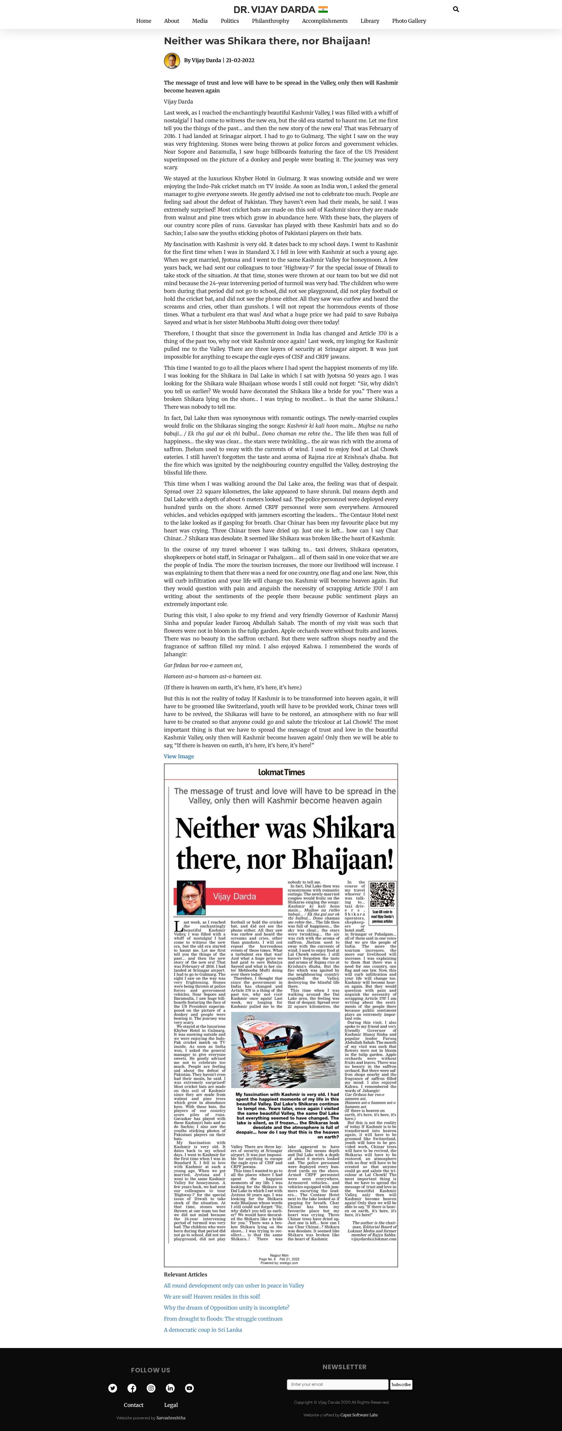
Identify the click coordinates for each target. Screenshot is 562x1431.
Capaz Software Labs (359, 1414)
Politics (230, 21)
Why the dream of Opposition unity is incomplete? (226, 1307)
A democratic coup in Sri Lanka (203, 1330)
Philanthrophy (270, 21)
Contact (144, 1405)
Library (370, 21)
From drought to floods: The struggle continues (223, 1318)
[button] (456, 9)
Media (200, 21)
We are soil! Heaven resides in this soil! (212, 1296)
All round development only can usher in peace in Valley (234, 1285)
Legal (171, 1405)
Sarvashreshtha (170, 1417)
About (171, 21)
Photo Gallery (409, 21)
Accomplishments (325, 21)
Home (143, 21)
